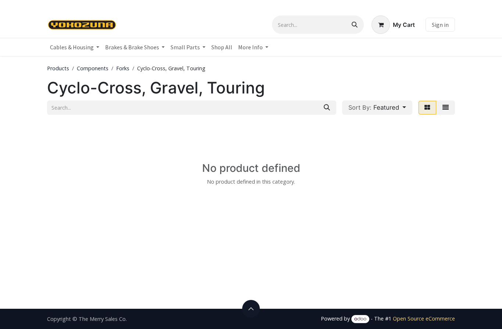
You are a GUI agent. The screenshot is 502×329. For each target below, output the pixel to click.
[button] (377, 107)
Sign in (440, 24)
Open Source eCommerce (424, 318)
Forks (122, 68)
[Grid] (427, 107)
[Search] (354, 24)
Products (58, 68)
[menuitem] (74, 47)
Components (92, 68)
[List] (445, 107)
